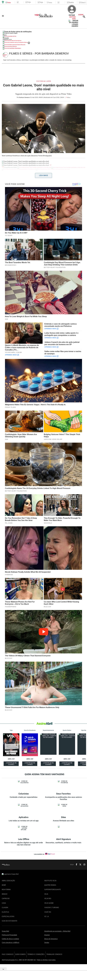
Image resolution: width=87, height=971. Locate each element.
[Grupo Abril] (3, 2)
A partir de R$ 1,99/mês (30, 764)
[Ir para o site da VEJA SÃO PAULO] (43, 16)
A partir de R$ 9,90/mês (11, 764)
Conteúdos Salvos (23, 42)
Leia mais (43, 175)
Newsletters (18, 48)
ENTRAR (72, 17)
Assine (80, 15)
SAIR (74, 19)
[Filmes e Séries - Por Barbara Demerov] (6, 55)
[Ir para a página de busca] (84, 17)
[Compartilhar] (50, 165)
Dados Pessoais (21, 44)
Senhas (15, 46)
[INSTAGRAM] (83, 864)
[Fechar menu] (17, 32)
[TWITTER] (79, 864)
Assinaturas (18, 40)
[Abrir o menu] (3, 16)
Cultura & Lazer (43, 81)
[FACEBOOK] (75, 864)
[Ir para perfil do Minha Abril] (43, 36)
